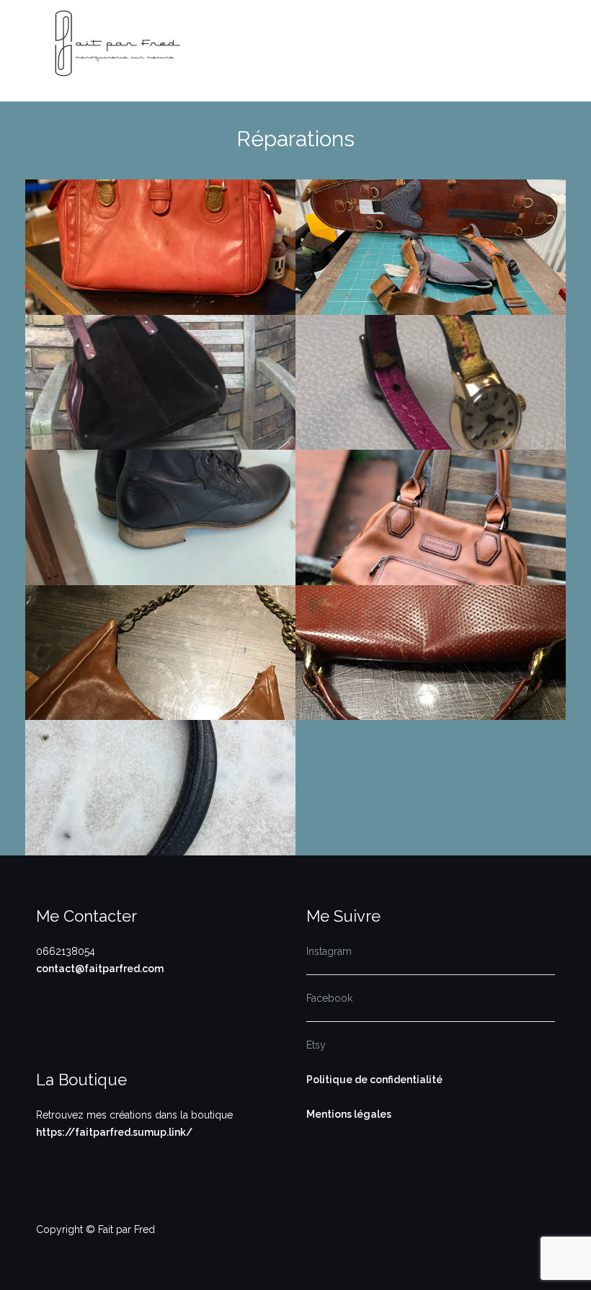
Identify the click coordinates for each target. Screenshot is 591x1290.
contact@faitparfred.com (100, 968)
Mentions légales (348, 1114)
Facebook (329, 998)
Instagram (329, 951)
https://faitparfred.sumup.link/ (114, 1132)
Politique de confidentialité (374, 1079)
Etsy (316, 1045)
